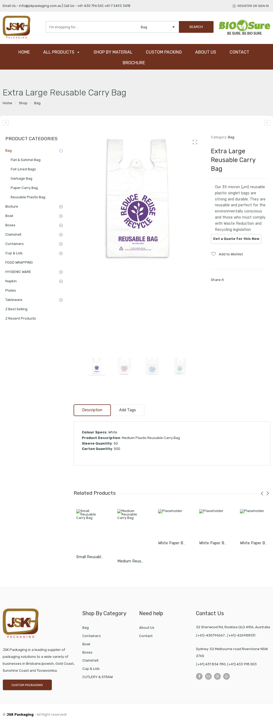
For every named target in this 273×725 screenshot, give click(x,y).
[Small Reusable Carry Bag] (90, 529)
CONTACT (239, 52)
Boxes (10, 225)
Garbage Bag (21, 178)
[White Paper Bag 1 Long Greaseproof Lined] (254, 523)
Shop (23, 103)
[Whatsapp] (226, 676)
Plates (10, 290)
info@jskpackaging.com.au (40, 6)
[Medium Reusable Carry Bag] (267, 123)
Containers (14, 244)
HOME (24, 52)
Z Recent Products (20, 318)
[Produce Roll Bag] (6, 123)
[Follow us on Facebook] (199, 676)
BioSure (11, 206)
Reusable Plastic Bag (28, 197)
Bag (37, 103)
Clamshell (13, 234)
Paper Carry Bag (24, 188)
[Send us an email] (208, 676)
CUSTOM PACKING (164, 52)
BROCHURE (134, 62)
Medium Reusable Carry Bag (142, 561)
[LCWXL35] (138, 199)
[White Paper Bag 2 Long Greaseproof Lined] (172, 523)
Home (7, 103)
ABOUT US (205, 52)
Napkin (11, 281)
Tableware (13, 300)
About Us (146, 628)
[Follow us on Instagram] (217, 676)
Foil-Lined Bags (23, 169)
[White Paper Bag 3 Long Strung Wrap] (213, 523)
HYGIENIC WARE (18, 272)
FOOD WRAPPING (19, 262)
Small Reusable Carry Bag (99, 557)
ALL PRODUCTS (58, 52)
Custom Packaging (27, 685)
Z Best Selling (16, 309)
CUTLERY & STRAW (97, 677)
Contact (145, 636)
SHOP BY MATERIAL (113, 52)
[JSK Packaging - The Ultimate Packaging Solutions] (23, 27)
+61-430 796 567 (90, 6)
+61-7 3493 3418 (117, 6)
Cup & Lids (14, 253)
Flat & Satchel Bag (26, 160)
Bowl (9, 216)
